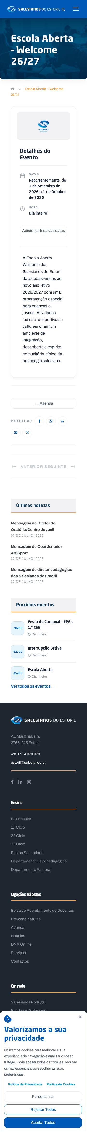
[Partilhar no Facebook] (39, 421)
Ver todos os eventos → (33, 686)
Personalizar (43, 1096)
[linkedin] (20, 782)
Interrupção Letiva (45, 648)
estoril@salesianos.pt (28, 762)
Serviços (18, 952)
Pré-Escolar (21, 819)
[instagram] (29, 782)
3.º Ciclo (18, 844)
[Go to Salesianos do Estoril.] (12, 89)
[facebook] (12, 782)
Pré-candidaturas (26, 919)
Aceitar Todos (43, 1122)
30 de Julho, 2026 (27, 535)
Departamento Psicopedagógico (39, 861)
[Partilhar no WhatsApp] (51, 421)
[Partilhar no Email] (16, 432)
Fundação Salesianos (29, 1010)
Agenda (43, 403)
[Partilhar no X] (27, 432)
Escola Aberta (40, 669)
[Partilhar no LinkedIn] (62, 421)
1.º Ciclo (18, 827)
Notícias (18, 936)
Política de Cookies (61, 1084)
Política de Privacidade (25, 1084)
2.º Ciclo (18, 835)
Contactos (20, 961)
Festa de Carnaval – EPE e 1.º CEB (50, 624)
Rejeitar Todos (43, 1109)
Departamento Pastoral (31, 869)
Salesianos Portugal (28, 1002)
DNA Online (21, 944)
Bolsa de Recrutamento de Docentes (42, 910)
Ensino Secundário (27, 852)
